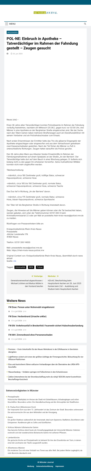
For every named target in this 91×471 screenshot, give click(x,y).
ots (14, 261)
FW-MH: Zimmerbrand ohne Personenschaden (30, 335)
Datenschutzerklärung (44, 466)
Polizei (40, 267)
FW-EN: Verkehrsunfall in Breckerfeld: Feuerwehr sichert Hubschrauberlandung (45, 325)
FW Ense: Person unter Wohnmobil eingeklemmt (31, 307)
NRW (31, 267)
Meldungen (12, 32)
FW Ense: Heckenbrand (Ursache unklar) (27, 316)
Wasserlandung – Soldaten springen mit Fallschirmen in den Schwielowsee (38, 372)
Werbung (30, 466)
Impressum (59, 466)
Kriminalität (20, 267)
